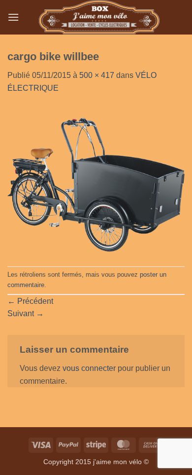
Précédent (30, 301)
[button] (13, 17)
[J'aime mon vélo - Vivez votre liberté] (99, 17)
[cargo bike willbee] (96, 180)
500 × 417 (96, 75)
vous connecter (89, 368)
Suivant (25, 313)
